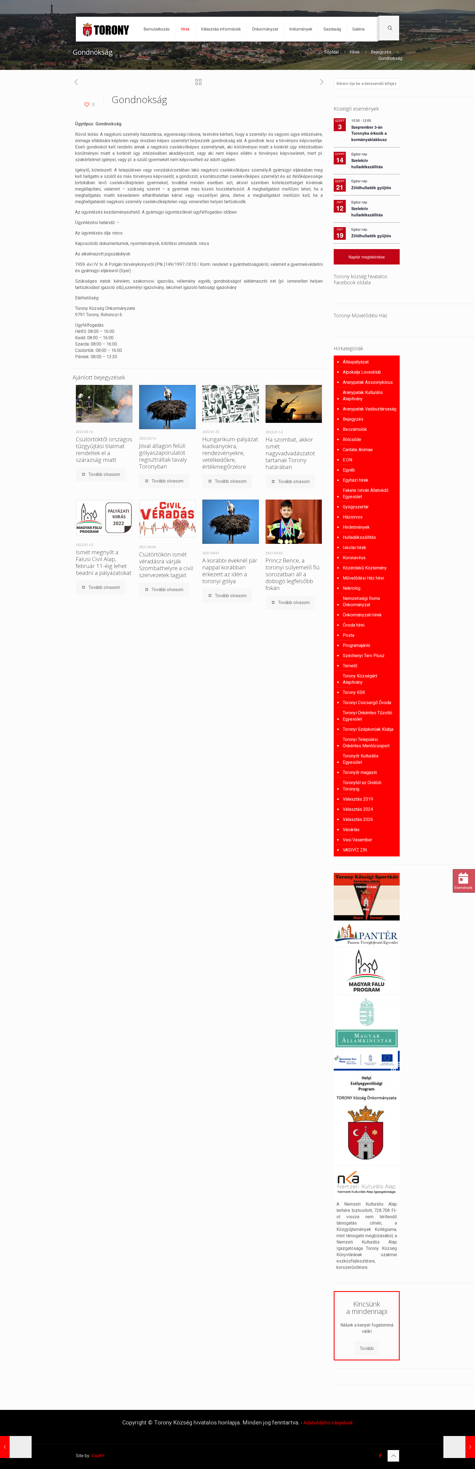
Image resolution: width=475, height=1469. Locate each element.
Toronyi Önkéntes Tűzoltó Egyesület (367, 716)
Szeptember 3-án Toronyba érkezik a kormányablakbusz (369, 133)
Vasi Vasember (357, 839)
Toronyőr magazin (360, 772)
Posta (348, 635)
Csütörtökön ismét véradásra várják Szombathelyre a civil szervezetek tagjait (166, 564)
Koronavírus (354, 557)
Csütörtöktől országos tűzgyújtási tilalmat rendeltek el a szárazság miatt (104, 449)
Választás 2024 (358, 809)
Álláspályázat (356, 362)
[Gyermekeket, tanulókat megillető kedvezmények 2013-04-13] (16, 1447)
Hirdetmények (356, 527)
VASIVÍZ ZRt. (355, 850)
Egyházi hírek (355, 480)
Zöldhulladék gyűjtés (371, 187)
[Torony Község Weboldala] (105, 29)
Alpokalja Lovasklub (362, 372)
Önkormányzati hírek (362, 615)
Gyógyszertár (356, 506)
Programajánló (356, 645)
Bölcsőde (352, 439)
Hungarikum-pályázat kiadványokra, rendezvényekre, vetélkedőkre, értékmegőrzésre (230, 452)
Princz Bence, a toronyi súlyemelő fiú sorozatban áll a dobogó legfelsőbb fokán (293, 574)
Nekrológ (351, 588)
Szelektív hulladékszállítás (367, 211)
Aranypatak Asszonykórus (368, 382)
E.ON (347, 459)
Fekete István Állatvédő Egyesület (365, 493)
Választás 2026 (358, 819)
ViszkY (97, 1455)
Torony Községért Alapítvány (360, 679)
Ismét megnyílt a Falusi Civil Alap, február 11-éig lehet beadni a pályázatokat (103, 562)
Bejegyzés (381, 52)
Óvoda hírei (353, 625)
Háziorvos (353, 517)
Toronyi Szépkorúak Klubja (368, 729)
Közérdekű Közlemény (365, 567)
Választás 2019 (358, 799)
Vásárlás (351, 829)
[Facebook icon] (380, 1455)
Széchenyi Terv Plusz (364, 655)
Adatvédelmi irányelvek (328, 1423)
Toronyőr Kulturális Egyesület (361, 759)
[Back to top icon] (393, 1456)
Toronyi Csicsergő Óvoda (367, 702)
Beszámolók (355, 429)
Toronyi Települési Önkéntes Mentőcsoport (366, 742)
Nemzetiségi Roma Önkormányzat (361, 601)
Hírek (355, 52)
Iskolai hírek (354, 547)
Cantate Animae (358, 449)
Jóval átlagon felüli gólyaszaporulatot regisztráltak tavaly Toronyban (163, 456)
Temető (350, 665)
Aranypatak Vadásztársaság (369, 409)
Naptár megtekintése (367, 257)
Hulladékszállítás (359, 537)
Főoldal (331, 52)
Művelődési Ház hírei (363, 578)
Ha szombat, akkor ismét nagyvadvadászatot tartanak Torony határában (290, 453)
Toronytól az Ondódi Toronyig (362, 786)
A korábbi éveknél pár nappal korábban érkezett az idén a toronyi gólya (229, 570)
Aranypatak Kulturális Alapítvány (363, 395)
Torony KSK (354, 692)
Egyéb (349, 470)
